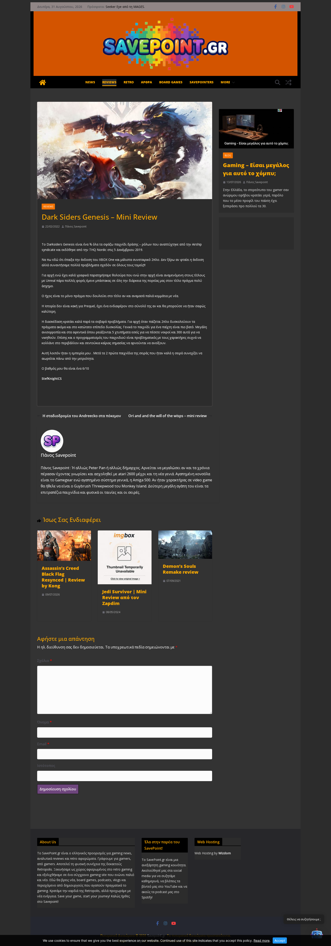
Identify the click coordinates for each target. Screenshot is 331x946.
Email (43, 743)
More (225, 82)
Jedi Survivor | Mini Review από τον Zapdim (124, 597)
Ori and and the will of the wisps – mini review (167, 415)
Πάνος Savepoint (75, 226)
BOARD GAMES (170, 82)
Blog (228, 155)
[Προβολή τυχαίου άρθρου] (288, 82)
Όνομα (44, 722)
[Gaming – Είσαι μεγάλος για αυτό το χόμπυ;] (256, 128)
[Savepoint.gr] (42, 82)
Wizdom (224, 853)
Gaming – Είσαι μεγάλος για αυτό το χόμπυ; (256, 169)
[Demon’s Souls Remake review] (185, 533)
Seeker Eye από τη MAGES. (125, 7)
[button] (232, 82)
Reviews (109, 82)
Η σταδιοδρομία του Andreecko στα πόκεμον (82, 415)
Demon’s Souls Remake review (180, 569)
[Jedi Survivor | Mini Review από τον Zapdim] (125, 533)
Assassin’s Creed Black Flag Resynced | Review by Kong (63, 577)
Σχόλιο (44, 660)
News (90, 82)
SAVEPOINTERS (201, 82)
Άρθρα (146, 82)
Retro (129, 82)
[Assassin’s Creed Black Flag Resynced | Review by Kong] (64, 533)
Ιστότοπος (46, 765)
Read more (262, 940)
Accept (279, 940)
